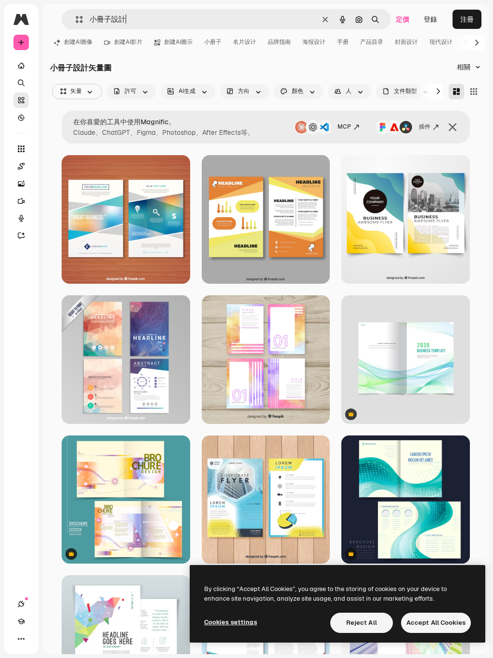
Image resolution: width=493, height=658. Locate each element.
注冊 (467, 19)
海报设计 (313, 42)
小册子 (212, 42)
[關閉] (452, 127)
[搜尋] (21, 83)
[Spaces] (21, 166)
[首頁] (21, 65)
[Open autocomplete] (75, 19)
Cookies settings (230, 622)
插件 (424, 127)
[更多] (21, 638)
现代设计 (441, 42)
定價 (402, 19)
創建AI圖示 (178, 42)
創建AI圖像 (78, 42)
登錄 (430, 19)
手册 (343, 42)
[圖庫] (21, 100)
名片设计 (244, 42)
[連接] (21, 604)
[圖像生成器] (21, 183)
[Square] (473, 91)
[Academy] (21, 621)
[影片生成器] (21, 201)
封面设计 (406, 42)
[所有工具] (21, 149)
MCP (344, 127)
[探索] (21, 117)
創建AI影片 (128, 42)
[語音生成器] (21, 218)
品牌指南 (279, 42)
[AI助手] (21, 235)
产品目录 (371, 42)
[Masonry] (456, 91)
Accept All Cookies (436, 623)
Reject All (361, 623)
